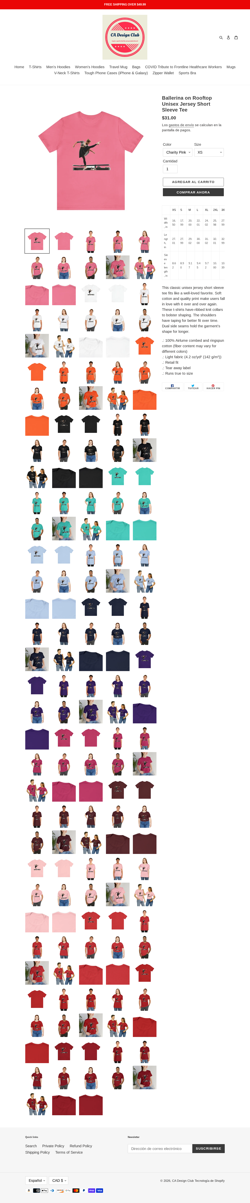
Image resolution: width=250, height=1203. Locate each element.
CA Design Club (183, 1181)
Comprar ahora (193, 192)
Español (35, 1180)
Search (31, 1146)
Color (167, 144)
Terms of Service (69, 1152)
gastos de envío (181, 125)
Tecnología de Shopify (210, 1181)
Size (197, 144)
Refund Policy (81, 1146)
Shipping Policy (37, 1152)
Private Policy (53, 1146)
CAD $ (57, 1180)
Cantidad (170, 161)
